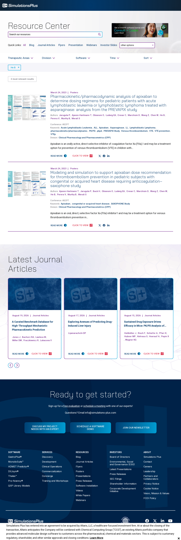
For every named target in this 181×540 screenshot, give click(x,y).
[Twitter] (100, 156)
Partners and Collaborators (151, 477)
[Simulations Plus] (20, 5)
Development (49, 461)
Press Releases (84, 480)
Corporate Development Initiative (123, 490)
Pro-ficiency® (15, 480)
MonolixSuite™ (15, 461)
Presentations (83, 476)
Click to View (80, 155)
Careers (148, 466)
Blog (31, 44)
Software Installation (87, 485)
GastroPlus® (15, 456)
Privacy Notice (151, 483)
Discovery (47, 456)
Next (16, 365)
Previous (10, 365)
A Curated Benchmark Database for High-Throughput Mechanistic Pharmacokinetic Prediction (32, 325)
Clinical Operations (52, 466)
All (24, 44)
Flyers (61, 44)
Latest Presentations (121, 469)
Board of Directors (120, 456)
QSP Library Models (19, 485)
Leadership (149, 471)
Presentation (76, 44)
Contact (148, 461)
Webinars (91, 44)
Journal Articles (46, 44)
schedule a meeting (94, 406)
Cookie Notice (151, 488)
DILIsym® (13, 471)
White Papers (83, 495)
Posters (80, 471)
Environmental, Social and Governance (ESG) (122, 463)
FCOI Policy (150, 498)
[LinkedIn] (108, 156)
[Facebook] (104, 156)
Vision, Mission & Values (156, 493)
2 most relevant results (22, 79)
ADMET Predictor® (18, 466)
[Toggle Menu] (175, 5)
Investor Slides (108, 44)
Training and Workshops (55, 480)
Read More (57, 156)
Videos (79, 490)
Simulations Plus (152, 456)
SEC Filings (116, 478)
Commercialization (52, 471)
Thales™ (12, 476)
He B (13, 67)
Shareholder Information (123, 483)
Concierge (47, 476)
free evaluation (71, 406)
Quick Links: (14, 44)
